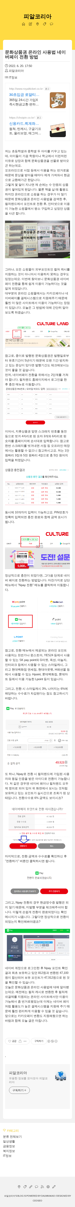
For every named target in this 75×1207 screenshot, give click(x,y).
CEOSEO (37, 1200)
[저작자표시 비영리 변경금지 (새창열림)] (52, 1041)
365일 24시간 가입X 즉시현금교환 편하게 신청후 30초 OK (24, 102)
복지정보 (9, 1151)
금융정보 (9, 1146)
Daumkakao (48, 1196)
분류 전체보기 (12, 1136)
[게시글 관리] (25, 1041)
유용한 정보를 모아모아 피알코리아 (28, 1080)
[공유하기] (20, 1041)
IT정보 (12, 77)
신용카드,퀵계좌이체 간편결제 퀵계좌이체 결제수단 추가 (24, 124)
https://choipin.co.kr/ (22, 117)
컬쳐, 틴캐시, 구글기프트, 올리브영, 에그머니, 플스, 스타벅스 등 (25, 131)
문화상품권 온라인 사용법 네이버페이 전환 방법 (35, 54)
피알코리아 (38, 16)
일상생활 (9, 1141)
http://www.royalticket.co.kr (26, 88)
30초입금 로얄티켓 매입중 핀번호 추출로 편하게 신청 (24, 95)
